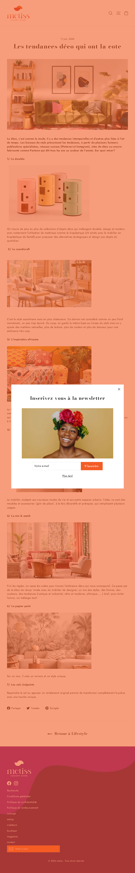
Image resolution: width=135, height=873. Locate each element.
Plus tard (67, 476)
